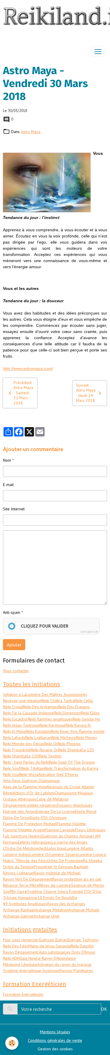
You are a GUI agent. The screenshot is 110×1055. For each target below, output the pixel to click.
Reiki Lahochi (14, 737)
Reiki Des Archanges (40, 706)
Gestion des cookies (55, 1048)
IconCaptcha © (89, 631)
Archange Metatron (51, 910)
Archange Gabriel (18, 916)
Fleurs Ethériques (90, 830)
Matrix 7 (10, 860)
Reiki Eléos (90, 713)
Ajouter (14, 645)
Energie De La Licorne (55, 811)
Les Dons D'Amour (80, 952)
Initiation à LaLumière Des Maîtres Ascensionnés (45, 694)
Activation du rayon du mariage (64, 964)
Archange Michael (83, 910)
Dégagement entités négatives (30, 805)
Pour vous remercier (21, 939)
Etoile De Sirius (16, 817)
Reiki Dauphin (82, 946)
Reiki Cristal (13, 706)
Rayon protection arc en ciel (76, 879)
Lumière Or (40, 854)
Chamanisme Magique (74, 793)
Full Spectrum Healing (22, 836)
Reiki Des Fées (15, 946)
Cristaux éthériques (20, 799)
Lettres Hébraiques (35, 842)
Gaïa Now (28, 958)
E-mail (8, 484)
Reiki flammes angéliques (50, 719)
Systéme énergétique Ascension (31, 970)
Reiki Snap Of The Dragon (72, 762)
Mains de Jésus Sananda (49, 946)
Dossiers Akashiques (74, 805)
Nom (7, 460)
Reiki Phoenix (69, 743)
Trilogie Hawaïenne (20, 897)
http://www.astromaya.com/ (28, 368)
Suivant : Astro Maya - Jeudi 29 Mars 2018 (86, 393)
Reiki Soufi (12, 768)
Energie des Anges (19, 811)
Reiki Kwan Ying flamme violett (77, 731)
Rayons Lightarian (18, 873)
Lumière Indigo (16, 854)
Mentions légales (55, 1031)
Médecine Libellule (20, 964)
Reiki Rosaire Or (44, 749)
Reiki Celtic (84, 700)
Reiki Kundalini (38, 731)
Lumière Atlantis (79, 848)
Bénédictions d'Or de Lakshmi (29, 793)
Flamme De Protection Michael (30, 823)
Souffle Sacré (15, 891)
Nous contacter (16, 670)
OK (104, 1009)
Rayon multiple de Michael (57, 873)
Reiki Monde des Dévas (23, 743)
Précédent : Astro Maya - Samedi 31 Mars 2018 (23, 393)
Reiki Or (50, 743)
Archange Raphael (19, 910)
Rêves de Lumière (55, 885)
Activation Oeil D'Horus (58, 774)
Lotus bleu (56, 848)
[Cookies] (11, 1043)
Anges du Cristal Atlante (73, 786)
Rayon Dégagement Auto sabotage (34, 952)
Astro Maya (30, 131)
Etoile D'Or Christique (48, 817)
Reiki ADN (11, 958)
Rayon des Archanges (66, 903)
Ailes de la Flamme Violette (27, 786)
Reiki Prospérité (17, 749)
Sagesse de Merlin (87, 885)
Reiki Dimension (67, 713)
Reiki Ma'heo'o (63, 737)
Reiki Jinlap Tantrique (21, 725)
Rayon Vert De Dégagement (27, 879)
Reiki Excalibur (15, 719)
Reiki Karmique (52, 725)
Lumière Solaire (64, 854)
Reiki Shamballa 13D (21, 756)
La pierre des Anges (69, 842)
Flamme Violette (71, 823)
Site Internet (14, 509)
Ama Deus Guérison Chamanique (31, 780)
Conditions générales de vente (55, 1040)
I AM (97, 836)
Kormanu (10, 842)
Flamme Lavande (60, 830)
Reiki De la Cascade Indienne (28, 713)
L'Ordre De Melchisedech (25, 848)
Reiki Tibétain (33, 768)
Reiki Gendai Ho (86, 719)
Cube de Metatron (53, 799)
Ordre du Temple (18, 866)
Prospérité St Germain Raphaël (61, 866)
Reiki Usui (11, 774)
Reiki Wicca (28, 774)
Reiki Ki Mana (14, 731)
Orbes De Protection (65, 860)
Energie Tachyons (83, 939)
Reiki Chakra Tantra (58, 700)
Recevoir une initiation (22, 700)
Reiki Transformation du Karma (71, 768)
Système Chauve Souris (47, 891)
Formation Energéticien (23, 994)
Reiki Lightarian (38, 737)
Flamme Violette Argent (24, 830)
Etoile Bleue (86, 811)
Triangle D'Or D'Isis (84, 891)
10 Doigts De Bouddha (57, 897)
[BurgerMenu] (98, 52)
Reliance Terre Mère (21, 885)
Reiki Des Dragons (74, 706)
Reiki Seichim (50, 756)
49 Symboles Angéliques (25, 903)
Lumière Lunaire (92, 854)
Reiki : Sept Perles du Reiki (26, 762)
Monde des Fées (32, 860)
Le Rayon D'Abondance (56, 958)
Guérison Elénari (53, 939)
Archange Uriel (46, 916)
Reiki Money (86, 737)
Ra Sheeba (92, 860)
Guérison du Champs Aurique (67, 836)
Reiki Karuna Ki (78, 725)
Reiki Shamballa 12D (76, 749)
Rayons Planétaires (76, 970)
